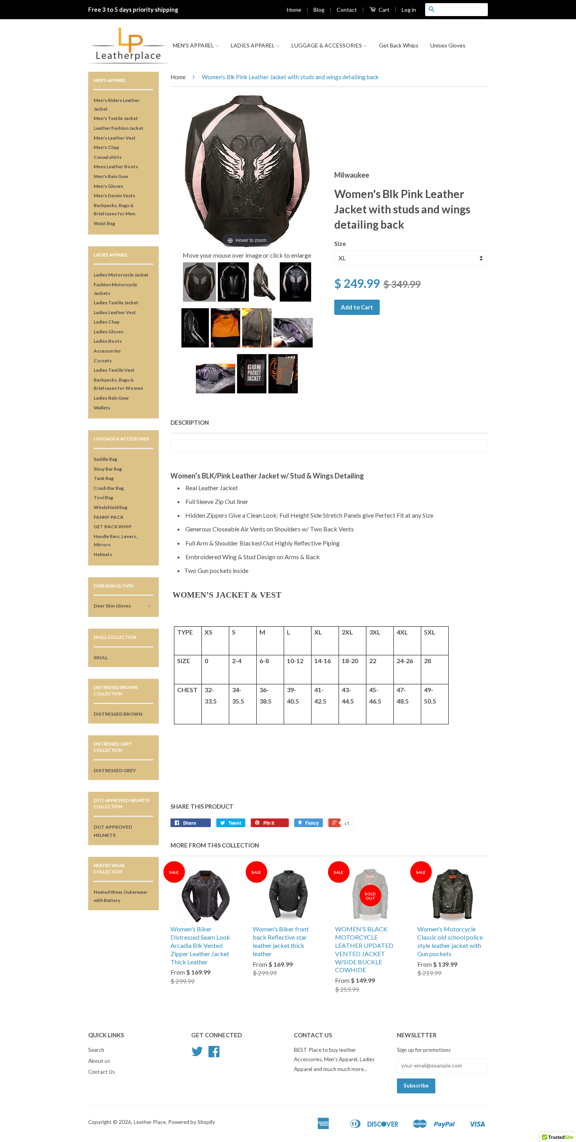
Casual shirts (107, 157)
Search (96, 1050)
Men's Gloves (108, 186)
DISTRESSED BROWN (118, 714)
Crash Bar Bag (109, 488)
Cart (383, 9)
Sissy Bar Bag (108, 469)
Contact (347, 9)
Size (340, 243)
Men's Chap (106, 147)
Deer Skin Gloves (112, 606)
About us (99, 1061)
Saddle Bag (105, 459)
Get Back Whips (398, 45)
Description (189, 422)
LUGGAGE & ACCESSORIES (327, 45)
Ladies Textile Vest (114, 370)
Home (294, 9)
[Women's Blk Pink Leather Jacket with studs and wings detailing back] (199, 282)
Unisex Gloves (448, 45)
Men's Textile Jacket (116, 118)
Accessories (107, 351)
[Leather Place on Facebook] (214, 1054)
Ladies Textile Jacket (116, 303)
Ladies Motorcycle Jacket (121, 275)
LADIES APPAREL (253, 45)
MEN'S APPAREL (194, 45)
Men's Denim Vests (114, 195)
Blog (318, 9)
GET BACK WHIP (113, 526)
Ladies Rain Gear (111, 398)
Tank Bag (104, 478)
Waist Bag (104, 223)
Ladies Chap (107, 322)
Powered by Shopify (191, 1122)
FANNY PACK (108, 517)
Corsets (103, 361)
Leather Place (150, 1122)
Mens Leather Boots (116, 166)
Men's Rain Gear (111, 176)
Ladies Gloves (108, 332)
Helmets (103, 554)
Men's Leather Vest (115, 138)
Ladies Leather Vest (115, 312)
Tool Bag (103, 497)
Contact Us (101, 1072)
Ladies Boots (108, 341)
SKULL (101, 657)
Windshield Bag (110, 507)
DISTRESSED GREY (115, 770)
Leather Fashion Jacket (118, 128)
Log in (409, 9)
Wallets (102, 408)
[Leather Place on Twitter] (197, 1054)
